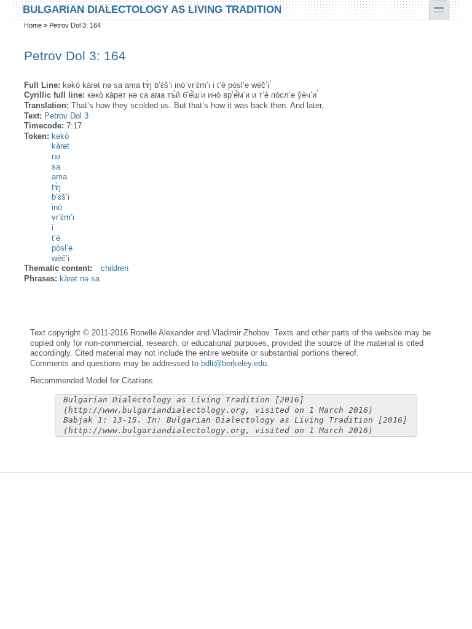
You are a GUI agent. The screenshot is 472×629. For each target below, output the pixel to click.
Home (33, 25)
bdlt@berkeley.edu (234, 363)
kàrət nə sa (80, 278)
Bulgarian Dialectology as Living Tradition (152, 8)
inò (57, 207)
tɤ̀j (56, 187)
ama (59, 176)
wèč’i (60, 258)
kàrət (60, 145)
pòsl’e (62, 247)
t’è (56, 238)
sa (56, 166)
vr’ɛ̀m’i (63, 217)
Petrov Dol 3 (66, 115)
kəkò (60, 136)
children (114, 268)
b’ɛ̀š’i (60, 196)
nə (56, 156)
